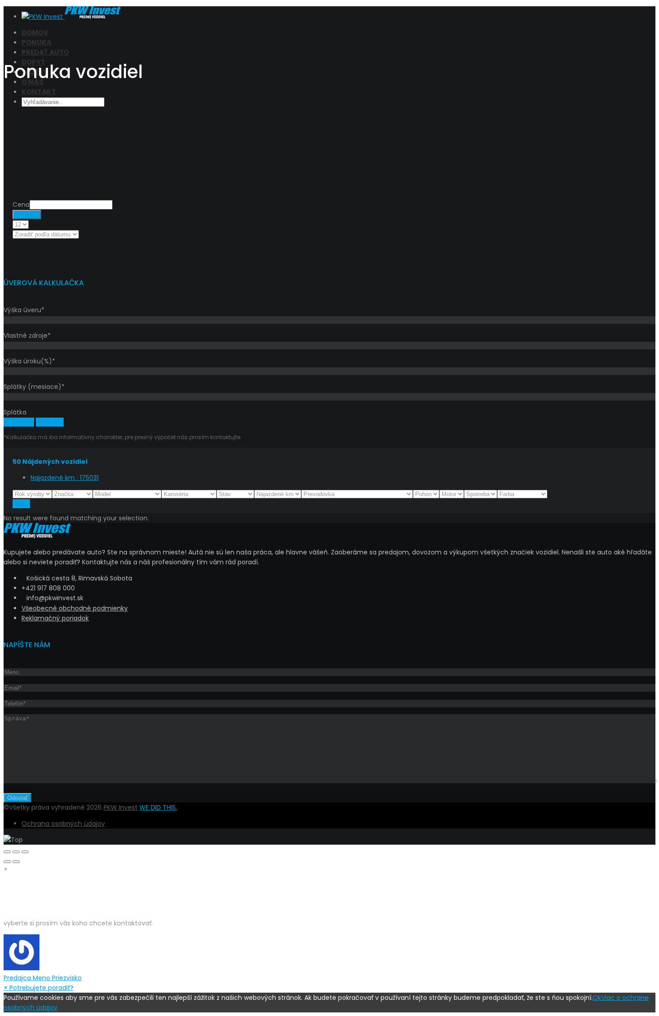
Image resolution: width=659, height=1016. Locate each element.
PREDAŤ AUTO (45, 52)
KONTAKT (39, 91)
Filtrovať (27, 214)
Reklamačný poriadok (55, 618)
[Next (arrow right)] (16, 861)
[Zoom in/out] (25, 851)
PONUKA (37, 42)
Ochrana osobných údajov (63, 823)
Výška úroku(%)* (29, 361)
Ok (597, 997)
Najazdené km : (64, 477)
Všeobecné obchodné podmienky (75, 608)
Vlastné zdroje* (27, 335)
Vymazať (50, 422)
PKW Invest (121, 807)
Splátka (15, 412)
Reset (21, 503)
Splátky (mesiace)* (34, 386)
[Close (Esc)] (7, 851)
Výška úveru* (24, 309)
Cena (21, 204)
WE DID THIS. (158, 807)
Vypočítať (19, 422)
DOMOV (35, 32)
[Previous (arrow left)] (7, 861)
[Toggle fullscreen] (16, 851)
